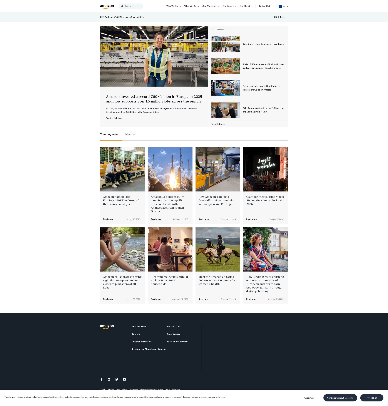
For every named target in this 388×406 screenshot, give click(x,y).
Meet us (130, 134)
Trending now (109, 134)
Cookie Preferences (172, 389)
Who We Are (172, 6)
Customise (309, 397)
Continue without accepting (340, 397)
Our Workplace (209, 6)
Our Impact (228, 6)
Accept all (372, 397)
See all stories (217, 124)
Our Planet (245, 6)
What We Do (190, 6)
